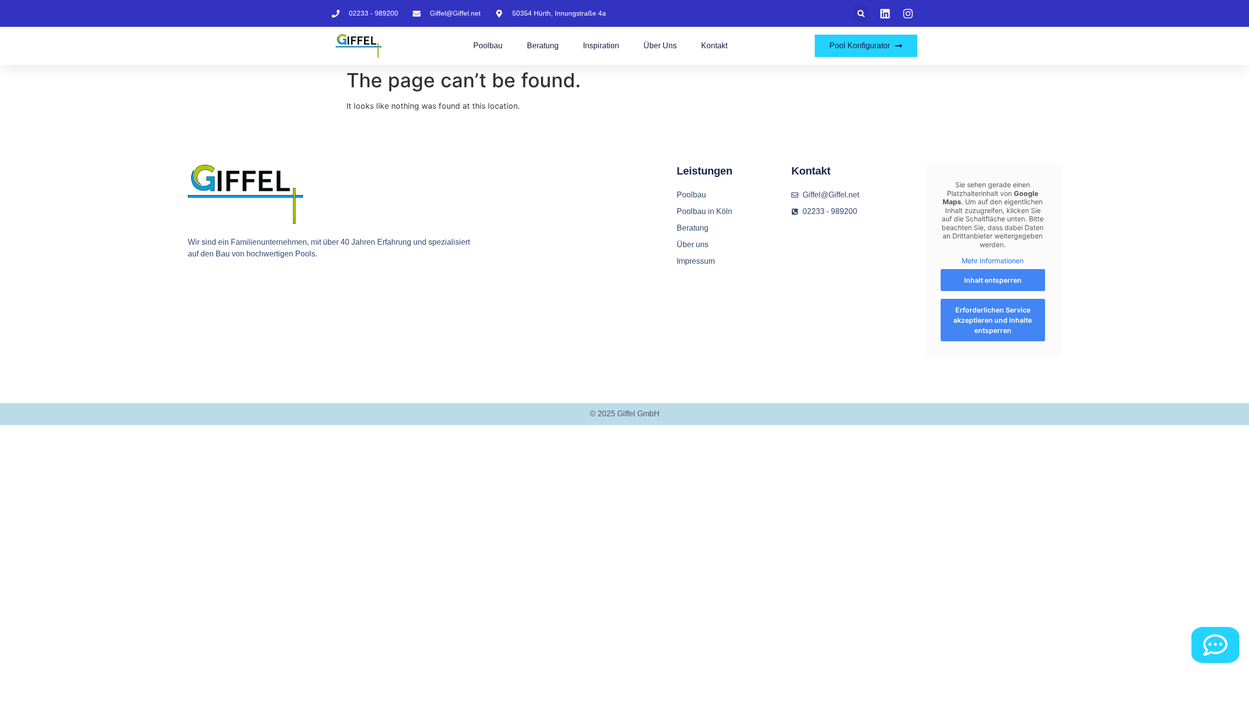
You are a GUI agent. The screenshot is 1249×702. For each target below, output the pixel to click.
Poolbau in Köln (704, 211)
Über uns (660, 45)
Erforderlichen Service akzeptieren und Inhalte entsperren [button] (992, 320)
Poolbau (488, 45)
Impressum (696, 261)
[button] (860, 13)
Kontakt (714, 45)
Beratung (543, 45)
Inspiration (601, 45)
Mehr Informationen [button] (993, 260)
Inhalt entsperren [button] (993, 280)
